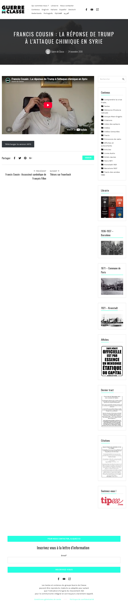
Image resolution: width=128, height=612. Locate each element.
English (45, 9)
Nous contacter (67, 6)
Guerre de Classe (57, 51)
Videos (88, 158)
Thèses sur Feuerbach (60, 174)
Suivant (54, 171)
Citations (108, 120)
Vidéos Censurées (112, 131)
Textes (107, 106)
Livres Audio (109, 153)
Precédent (40, 171)
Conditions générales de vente (47, 599)
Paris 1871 (108, 161)
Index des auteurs (112, 124)
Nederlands (37, 13)
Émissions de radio (112, 139)
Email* (64, 555)
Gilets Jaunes (110, 157)
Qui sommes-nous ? (40, 6)
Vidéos (107, 128)
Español (62, 9)
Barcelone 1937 (110, 168)
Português (48, 13)
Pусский (58, 13)
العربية (66, 13)
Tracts (107, 135)
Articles (107, 149)
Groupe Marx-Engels (113, 116)
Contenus (36, 9)
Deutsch (72, 9)
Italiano (54, 9)
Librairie (54, 6)
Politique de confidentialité (82, 599)
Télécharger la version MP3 (18, 144)
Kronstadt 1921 (110, 164)
